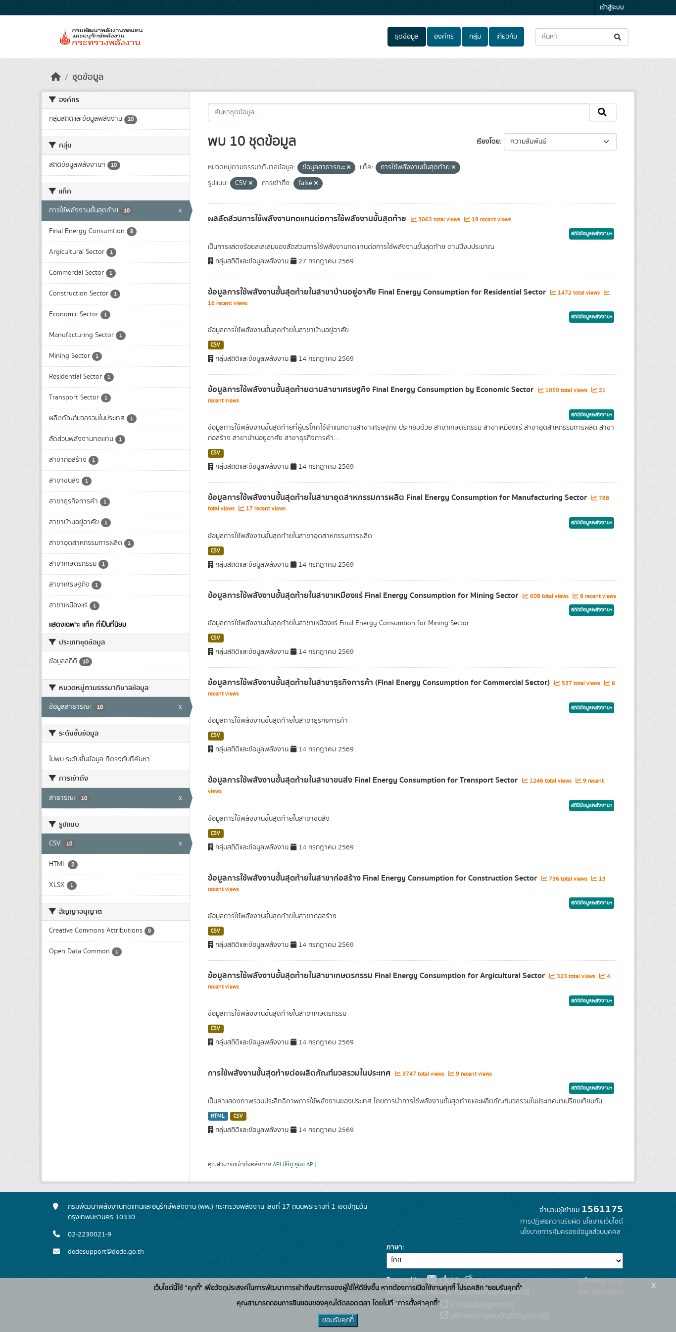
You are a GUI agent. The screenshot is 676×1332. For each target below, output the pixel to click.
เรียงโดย (488, 142)
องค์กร (444, 37)
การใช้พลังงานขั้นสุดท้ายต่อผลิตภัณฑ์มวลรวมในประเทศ (300, 1073)
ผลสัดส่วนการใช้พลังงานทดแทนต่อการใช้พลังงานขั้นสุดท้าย (308, 218)
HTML (218, 1116)
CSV (215, 345)
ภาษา (394, 1247)
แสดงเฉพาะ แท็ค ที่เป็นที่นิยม (87, 625)
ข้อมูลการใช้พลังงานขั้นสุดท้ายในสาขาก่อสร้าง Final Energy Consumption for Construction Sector (373, 878)
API (277, 1164)
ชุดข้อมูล (406, 37)
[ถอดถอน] (348, 168)
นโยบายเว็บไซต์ (602, 1222)
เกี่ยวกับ (506, 37)
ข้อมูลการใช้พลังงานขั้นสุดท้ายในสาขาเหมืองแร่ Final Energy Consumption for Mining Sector (364, 595)
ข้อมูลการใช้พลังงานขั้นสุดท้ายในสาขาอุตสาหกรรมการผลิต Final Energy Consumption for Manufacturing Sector (398, 497)
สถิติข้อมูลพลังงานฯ (591, 233)
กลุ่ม (475, 37)
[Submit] (618, 37)
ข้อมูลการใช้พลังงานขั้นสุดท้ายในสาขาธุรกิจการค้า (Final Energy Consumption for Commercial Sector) (380, 682)
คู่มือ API (304, 1164)
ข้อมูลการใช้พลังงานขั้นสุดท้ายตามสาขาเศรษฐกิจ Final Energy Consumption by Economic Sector (371, 389)
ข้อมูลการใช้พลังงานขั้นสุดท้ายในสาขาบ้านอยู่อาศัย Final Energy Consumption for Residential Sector (378, 292)
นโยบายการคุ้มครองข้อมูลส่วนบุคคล (570, 1232)
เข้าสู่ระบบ (612, 7)
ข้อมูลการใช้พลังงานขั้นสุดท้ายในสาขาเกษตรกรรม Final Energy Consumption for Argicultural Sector (377, 975)
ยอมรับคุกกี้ (338, 1320)
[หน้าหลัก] (56, 77)
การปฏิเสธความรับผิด (550, 1222)
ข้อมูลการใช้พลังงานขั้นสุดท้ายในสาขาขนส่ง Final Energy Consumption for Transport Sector (364, 780)
